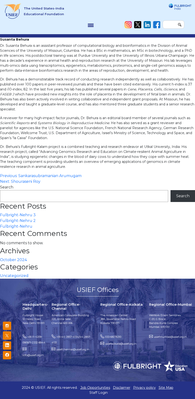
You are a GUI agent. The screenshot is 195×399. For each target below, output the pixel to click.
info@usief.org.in (33, 355)
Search (6, 187)
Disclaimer (121, 387)
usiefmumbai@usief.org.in (170, 336)
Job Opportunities (95, 387)
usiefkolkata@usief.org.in (120, 343)
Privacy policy (144, 387)
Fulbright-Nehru (16, 226)
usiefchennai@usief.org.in (72, 349)
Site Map (166, 387)
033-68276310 (113, 336)
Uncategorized (14, 275)
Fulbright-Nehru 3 (18, 215)
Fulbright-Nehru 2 (18, 220)
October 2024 (13, 260)
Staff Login (98, 392)
